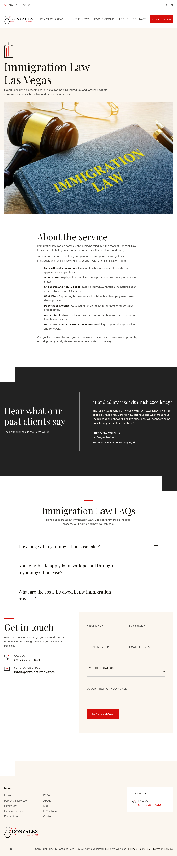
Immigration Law (14, 811)
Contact (139, 19)
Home (7, 795)
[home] (18, 19)
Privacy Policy (136, 849)
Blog (46, 806)
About (123, 19)
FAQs (46, 795)
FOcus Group (104, 19)
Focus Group (11, 816)
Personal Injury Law (15, 801)
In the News (81, 19)
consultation (161, 19)
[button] (53, 19)
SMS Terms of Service (160, 849)
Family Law (10, 806)
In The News (50, 811)
